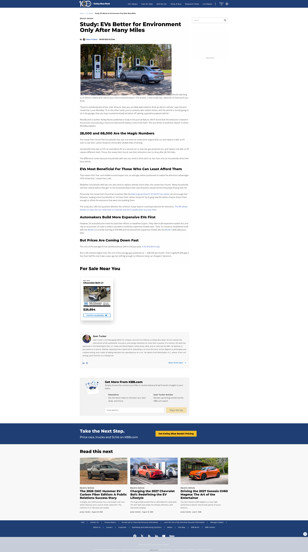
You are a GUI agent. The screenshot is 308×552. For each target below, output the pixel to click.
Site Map (181, 527)
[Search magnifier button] (225, 20)
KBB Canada (210, 527)
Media (169, 527)
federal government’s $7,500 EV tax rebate (150, 194)
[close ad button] (305, 534)
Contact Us (94, 522)
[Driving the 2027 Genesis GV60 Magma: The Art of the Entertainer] (204, 471)
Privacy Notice (110, 522)
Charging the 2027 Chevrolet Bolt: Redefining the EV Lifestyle (152, 494)
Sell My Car (162, 4)
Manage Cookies (217, 522)
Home (82, 13)
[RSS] (149, 535)
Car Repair (207, 4)
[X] (142, 535)
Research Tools (192, 4)
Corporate (122, 527)
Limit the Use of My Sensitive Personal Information (184, 522)
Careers (109, 527)
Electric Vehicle (86, 18)
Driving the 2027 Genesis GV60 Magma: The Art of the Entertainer (204, 494)
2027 (88, 280)
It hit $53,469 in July (151, 246)
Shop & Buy (176, 4)
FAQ (82, 522)
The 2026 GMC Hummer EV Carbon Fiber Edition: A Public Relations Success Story (103, 494)
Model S (91, 229)
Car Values (132, 4)
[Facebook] (134, 535)
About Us (96, 527)
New (84, 280)
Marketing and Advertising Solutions (146, 527)
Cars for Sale (147, 4)
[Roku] (172, 535)
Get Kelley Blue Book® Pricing (176, 433)
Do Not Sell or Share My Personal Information (140, 522)
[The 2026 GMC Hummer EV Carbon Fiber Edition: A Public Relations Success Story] (103, 471)
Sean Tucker (92, 39)
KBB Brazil (195, 527)
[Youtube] (163, 535)
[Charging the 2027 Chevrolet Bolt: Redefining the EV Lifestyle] (154, 471)
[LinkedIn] (156, 535)
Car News (89, 13)
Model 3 (168, 229)
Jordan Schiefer (85, 512)
